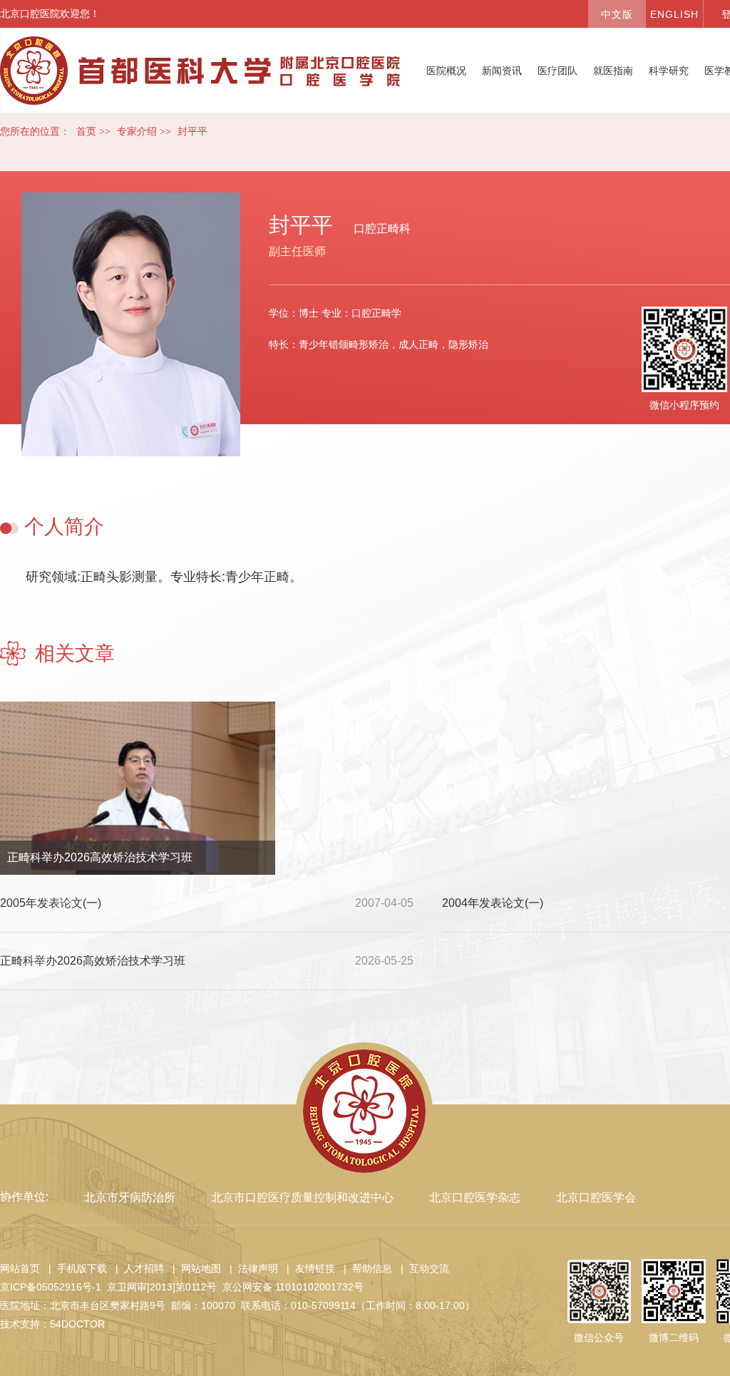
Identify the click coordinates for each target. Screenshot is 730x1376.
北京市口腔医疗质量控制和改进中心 (302, 1197)
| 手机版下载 (75, 1268)
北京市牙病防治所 (129, 1197)
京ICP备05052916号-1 (50, 1287)
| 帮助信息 (365, 1268)
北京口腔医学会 (596, 1197)
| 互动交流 (422, 1268)
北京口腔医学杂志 (474, 1197)
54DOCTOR (77, 1324)
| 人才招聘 (137, 1268)
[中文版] (616, 14)
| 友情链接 (308, 1268)
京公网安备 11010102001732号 (293, 1287)
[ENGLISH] (674, 14)
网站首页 (20, 1268)
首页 (86, 131)
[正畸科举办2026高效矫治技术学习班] (137, 793)
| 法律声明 (251, 1268)
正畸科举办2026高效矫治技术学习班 (99, 857)
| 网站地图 (194, 1268)
